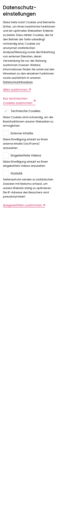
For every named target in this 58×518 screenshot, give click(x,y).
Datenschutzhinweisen (18, 82)
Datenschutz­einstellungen (19, 10)
